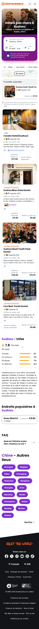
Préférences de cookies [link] (19, 619)
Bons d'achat (28, 608)
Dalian (25, 501)
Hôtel (6, 133)
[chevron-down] (22, 347)
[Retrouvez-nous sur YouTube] (22, 556)
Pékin (6, 474)
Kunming (8, 495)
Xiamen (7, 515)
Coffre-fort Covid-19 (17, 150)
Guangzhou (9, 501)
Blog (7, 572)
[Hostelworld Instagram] (17, 556)
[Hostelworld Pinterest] (27, 556)
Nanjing (7, 508)
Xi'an (22, 488)
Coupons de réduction (14, 608)
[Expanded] (4, 67)
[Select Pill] (30, 4)
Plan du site (30, 613)
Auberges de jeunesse (18, 572)
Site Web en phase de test (14, 613)
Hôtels (31, 572)
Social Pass (27, 577)
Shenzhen (8, 481)
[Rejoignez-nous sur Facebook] (6, 556)
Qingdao (24, 467)
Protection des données (19, 598)
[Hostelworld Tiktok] (32, 556)
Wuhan (21, 508)
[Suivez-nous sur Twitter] (11, 556)
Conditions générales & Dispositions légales (19, 603)
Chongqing (21, 474)
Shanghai (8, 467)
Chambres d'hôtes (14, 577)
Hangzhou (25, 481)
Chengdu (8, 488)
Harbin (22, 495)
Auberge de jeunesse (11, 187)
